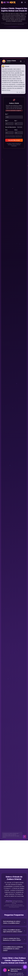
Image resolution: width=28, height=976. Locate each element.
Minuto (15, 129)
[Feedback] (25, 967)
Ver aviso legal (20, 24)
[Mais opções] (24, 61)
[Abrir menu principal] (25, 2)
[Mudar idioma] (22, 2)
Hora (6, 129)
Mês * (6, 120)
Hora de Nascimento (10, 127)
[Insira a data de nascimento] (20, 61)
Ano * (6, 114)
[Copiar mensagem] (17, 92)
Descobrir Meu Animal (14, 140)
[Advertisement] (14, 43)
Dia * (15, 120)
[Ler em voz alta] (19, 92)
